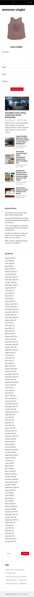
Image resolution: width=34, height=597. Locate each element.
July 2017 (8, 525)
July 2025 (8, 290)
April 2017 (8, 533)
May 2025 (8, 296)
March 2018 (9, 504)
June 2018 (8, 495)
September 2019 (10, 455)
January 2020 (9, 447)
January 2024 (9, 339)
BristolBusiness (10, 573)
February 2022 (10, 398)
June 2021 (8, 420)
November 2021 (10, 406)
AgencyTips (9, 569)
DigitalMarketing (11, 580)
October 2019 (9, 452)
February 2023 (10, 369)
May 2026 (8, 266)
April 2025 (8, 298)
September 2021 (10, 412)
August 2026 (9, 258)
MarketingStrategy (12, 583)
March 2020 (9, 444)
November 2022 (10, 377)
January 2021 (9, 433)
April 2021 (8, 425)
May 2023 (8, 361)
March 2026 (9, 269)
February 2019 (9, 474)
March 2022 (9, 396)
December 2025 (10, 277)
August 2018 (9, 490)
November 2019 (10, 450)
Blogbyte (25, 594)
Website (5, 81)
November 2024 (10, 312)
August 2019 (9, 458)
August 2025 (9, 288)
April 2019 (8, 468)
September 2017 (10, 520)
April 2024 (8, 331)
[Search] (31, 2)
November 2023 (10, 344)
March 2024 (9, 334)
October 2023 (9, 347)
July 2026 (8, 261)
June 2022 (8, 390)
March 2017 (9, 536)
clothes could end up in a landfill (16, 576)
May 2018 (8, 498)
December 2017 (10, 512)
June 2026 (8, 263)
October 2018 (9, 485)
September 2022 (10, 382)
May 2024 (8, 328)
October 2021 (9, 409)
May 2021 (8, 423)
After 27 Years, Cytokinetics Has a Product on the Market (22, 190)
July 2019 (8, 460)
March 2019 (9, 471)
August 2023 (9, 352)
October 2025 (9, 282)
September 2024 (10, 317)
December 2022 (10, 374)
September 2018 (10, 487)
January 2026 (9, 274)
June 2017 (8, 528)
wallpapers (23, 583)
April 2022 (8, 393)
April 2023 (8, 363)
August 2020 (9, 441)
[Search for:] (12, 554)
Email (4, 74)
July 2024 (8, 323)
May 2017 (8, 531)
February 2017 (9, 539)
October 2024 (9, 315)
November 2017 (10, 514)
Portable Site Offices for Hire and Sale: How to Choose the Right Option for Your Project (21, 175)
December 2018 (10, 479)
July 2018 (8, 493)
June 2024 (8, 325)
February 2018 (9, 506)
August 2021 (9, 414)
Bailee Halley (11, 120)
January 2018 (9, 509)
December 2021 (10, 404)
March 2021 (9, 428)
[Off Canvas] (3, 2)
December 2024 (10, 309)
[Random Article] (28, 2)
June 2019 (8, 463)
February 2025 (10, 304)
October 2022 (9, 379)
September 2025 (10, 285)
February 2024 (10, 336)
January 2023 (9, 371)
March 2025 (9, 301)
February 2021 (9, 431)
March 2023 (9, 366)
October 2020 (9, 439)
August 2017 (9, 522)
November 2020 (10, 436)
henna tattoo (23, 580)
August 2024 (9, 320)
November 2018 (10, 482)
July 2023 (8, 355)
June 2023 (8, 358)
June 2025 (8, 293)
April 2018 (8, 501)
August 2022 (9, 385)
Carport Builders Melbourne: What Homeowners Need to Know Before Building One (22, 139)
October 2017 (9, 517)
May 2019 (8, 466)
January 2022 (9, 401)
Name (4, 67)
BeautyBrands (19, 569)
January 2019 (9, 477)
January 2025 (9, 307)
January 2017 (9, 541)
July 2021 (8, 417)
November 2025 (10, 280)
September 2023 (10, 350)
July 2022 (8, 387)
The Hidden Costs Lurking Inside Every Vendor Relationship (15, 115)
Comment (6, 52)
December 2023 (10, 342)
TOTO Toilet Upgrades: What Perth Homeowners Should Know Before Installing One (21, 157)
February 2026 (10, 272)
